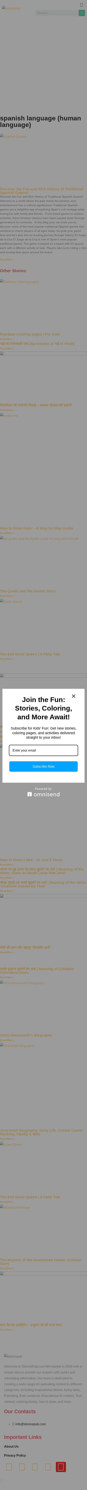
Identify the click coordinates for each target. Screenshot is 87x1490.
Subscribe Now (44, 766)
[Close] (74, 696)
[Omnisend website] (43, 792)
